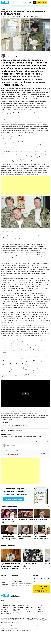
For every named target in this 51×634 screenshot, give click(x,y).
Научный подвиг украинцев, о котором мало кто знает (32, 564)
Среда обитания (29, 607)
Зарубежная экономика (18, 605)
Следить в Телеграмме (14, 499)
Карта (2, 587)
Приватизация (4, 611)
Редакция (3, 580)
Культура (28, 611)
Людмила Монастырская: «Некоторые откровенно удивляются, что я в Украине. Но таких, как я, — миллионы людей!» (10, 566)
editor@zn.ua (15, 586)
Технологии (28, 605)
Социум (39, 603)
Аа (34, 2)
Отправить (43, 453)
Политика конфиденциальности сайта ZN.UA (11, 628)
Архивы (2, 578)
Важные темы (5, 6)
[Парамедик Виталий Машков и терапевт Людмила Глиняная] (25, 228)
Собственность (41, 611)
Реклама (3, 582)
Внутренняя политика (6, 603)
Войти (30, 2)
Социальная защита (17, 603)
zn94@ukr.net (29, 583)
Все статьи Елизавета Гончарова (11, 430)
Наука (27, 603)
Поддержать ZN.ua (41, 2)
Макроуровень (4, 607)
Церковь (27, 609)
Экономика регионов (6, 613)
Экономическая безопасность (17, 610)
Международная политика (7, 605)
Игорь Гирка (27, 568)
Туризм (39, 609)
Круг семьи (40, 607)
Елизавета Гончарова (12, 56)
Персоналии (16, 612)
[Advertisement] (25, 185)
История (40, 605)
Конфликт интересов (18, 607)
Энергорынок (4, 609)
